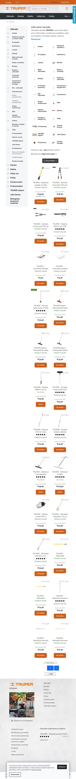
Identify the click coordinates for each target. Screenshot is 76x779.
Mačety (14, 53)
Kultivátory (16, 46)
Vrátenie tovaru (17, 729)
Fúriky (13, 178)
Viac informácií (36, 770)
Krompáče (15, 42)
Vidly (14, 130)
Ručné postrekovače (16, 96)
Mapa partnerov (17, 755)
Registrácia (65, 2)
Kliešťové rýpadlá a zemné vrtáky (18, 37)
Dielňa (13, 169)
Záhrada (14, 29)
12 (56, 668)
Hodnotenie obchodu (19, 745)
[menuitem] (10, 16)
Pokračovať (35, 39)
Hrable (14, 33)
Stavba (13, 165)
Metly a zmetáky (18, 62)
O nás (13, 751)
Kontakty (8, 2)
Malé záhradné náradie (17, 58)
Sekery (14, 120)
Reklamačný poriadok (19, 733)
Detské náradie (17, 161)
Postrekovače (17, 91)
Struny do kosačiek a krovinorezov (18, 153)
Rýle (13, 111)
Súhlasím (62, 767)
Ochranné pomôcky (15, 76)
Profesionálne (17, 133)
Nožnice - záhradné (15, 71)
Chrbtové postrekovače (16, 101)
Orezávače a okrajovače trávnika (16, 82)
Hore (51, 674)
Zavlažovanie (16, 182)
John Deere (16, 144)
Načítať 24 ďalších (50, 662)
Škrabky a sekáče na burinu (18, 125)
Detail (40, 404)
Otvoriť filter (50, 161)
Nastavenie (15, 774)
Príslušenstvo (17, 148)
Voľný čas (14, 174)
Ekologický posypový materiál (15, 201)
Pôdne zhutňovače (16, 107)
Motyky (14, 66)
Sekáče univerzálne (16, 116)
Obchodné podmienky (20, 736)
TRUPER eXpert (17, 141)
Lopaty (14, 50)
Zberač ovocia (17, 137)
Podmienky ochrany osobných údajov (19, 740)
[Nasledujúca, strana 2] (50, 668)
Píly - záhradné (17, 88)
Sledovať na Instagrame (23, 721)
